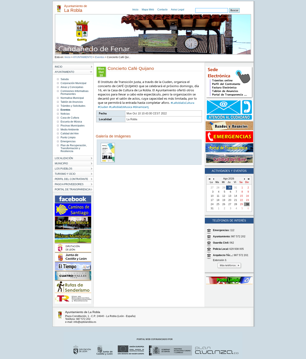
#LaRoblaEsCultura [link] (182, 103)
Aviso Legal (177, 9)
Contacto (162, 9)
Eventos (99, 57)
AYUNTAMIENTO (82, 57)
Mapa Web (148, 9)
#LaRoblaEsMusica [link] (120, 107)
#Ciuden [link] (103, 107)
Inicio (135, 9)
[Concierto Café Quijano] (108, 161)
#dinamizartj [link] (141, 107)
